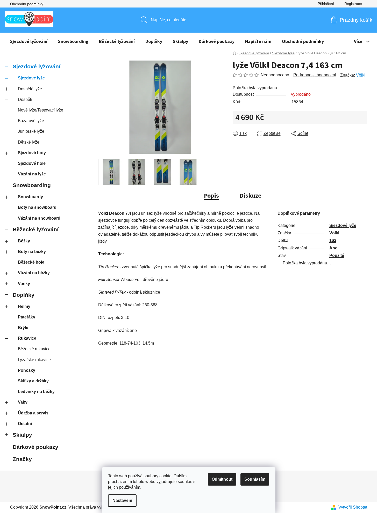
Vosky (24, 283)
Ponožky (26, 370)
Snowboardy (30, 197)
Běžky (24, 241)
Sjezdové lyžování (36, 66)
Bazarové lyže (31, 120)
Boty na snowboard (37, 207)
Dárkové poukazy (35, 447)
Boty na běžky (32, 251)
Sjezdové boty (32, 153)
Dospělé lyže (30, 89)
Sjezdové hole (32, 163)
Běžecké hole (31, 262)
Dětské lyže (28, 142)
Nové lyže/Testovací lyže (40, 110)
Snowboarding (32, 185)
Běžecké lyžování (36, 229)
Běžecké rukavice (34, 349)
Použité (336, 255)
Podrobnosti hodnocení (314, 75)
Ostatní (25, 423)
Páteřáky (26, 317)
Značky (22, 459)
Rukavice (27, 338)
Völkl (360, 75)
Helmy (24, 306)
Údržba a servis (33, 413)
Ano (333, 248)
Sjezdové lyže (31, 78)
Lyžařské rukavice (34, 360)
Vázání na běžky (34, 273)
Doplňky (23, 295)
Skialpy (22, 435)
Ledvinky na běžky (36, 391)
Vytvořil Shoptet (352, 507)
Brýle (23, 327)
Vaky (22, 402)
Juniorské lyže (31, 131)
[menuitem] (29, 41)
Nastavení (122, 500)
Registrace (353, 4)
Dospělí (25, 99)
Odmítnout (222, 479)
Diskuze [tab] (250, 195)
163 (332, 240)
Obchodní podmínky (26, 4)
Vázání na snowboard (39, 218)
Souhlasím (254, 479)
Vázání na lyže (32, 174)
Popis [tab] (211, 195)
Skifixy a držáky (33, 381)
